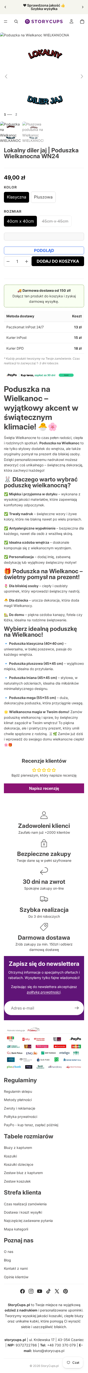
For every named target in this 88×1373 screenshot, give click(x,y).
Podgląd (44, 250)
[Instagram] (31, 1291)
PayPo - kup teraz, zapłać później (31, 1125)
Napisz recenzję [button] (44, 788)
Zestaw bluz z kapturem (23, 1173)
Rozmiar (13, 211)
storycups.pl (15, 1340)
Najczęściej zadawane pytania (28, 1220)
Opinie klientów (16, 1277)
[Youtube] (40, 1291)
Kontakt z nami (16, 1268)
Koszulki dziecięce (18, 1164)
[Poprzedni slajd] (5, 7)
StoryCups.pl (50, 1366)
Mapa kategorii (16, 1229)
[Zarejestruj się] (77, 1008)
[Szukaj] (16, 21)
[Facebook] (22, 1291)
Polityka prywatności (20, 1116)
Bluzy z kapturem (18, 1147)
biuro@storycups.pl (48, 1351)
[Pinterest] (65, 1291)
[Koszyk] (82, 21)
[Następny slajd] (82, 7)
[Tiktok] (48, 1291)
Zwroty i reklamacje (19, 1108)
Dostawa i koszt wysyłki (23, 1212)
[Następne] (82, 76)
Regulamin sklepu (18, 1091)
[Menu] (5, 21)
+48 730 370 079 (61, 1345)
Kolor (10, 187)
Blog (7, 1260)
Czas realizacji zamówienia (25, 1204)
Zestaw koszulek (17, 1181)
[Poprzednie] (6, 76)
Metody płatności (18, 1100)
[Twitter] (57, 1291)
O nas (8, 1251)
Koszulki (10, 1156)
